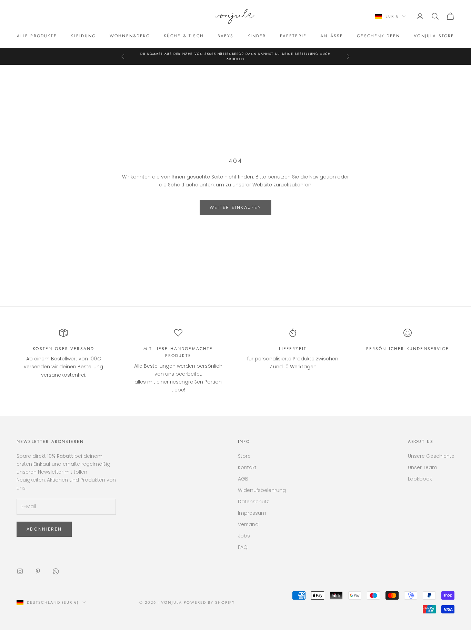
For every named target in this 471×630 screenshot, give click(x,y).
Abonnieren (44, 529)
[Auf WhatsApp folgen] (55, 571)
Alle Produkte (37, 36)
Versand (248, 524)
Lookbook (420, 478)
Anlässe (331, 36)
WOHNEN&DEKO (130, 36)
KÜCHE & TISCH (184, 36)
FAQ (243, 547)
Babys (226, 36)
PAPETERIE (293, 36)
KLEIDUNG (83, 36)
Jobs (244, 535)
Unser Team (422, 467)
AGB (243, 478)
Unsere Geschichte (431, 456)
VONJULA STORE (434, 36)
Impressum (252, 513)
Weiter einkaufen (235, 207)
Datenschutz (253, 501)
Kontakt (247, 467)
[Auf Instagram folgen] (20, 571)
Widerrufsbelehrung (262, 490)
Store (244, 456)
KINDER (257, 36)
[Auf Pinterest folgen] (37, 571)
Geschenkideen (378, 36)
